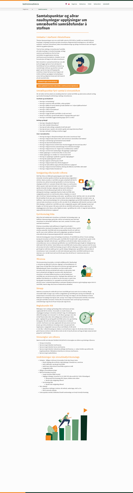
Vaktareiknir (97, 4)
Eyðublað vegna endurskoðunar (47, 81)
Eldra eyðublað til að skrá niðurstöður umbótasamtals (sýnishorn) (58, 86)
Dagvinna (74, 4)
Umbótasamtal (42, 9)
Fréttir (89, 4)
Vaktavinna (82, 4)
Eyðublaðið (106, 4)
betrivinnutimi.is (31, 4)
